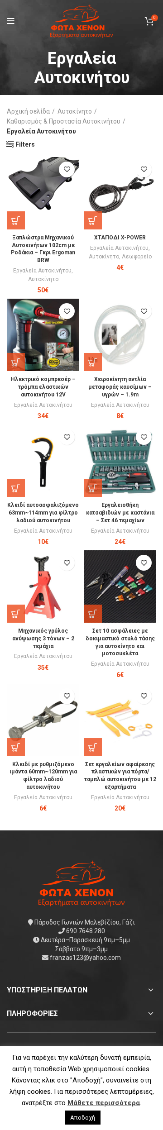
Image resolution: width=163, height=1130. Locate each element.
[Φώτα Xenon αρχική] (81, 882)
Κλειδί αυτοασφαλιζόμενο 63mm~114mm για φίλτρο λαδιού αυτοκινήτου (43, 513)
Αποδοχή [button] (82, 1117)
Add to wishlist (67, 169)
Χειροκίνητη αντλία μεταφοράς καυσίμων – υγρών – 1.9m (120, 387)
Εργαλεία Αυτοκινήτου (42, 270)
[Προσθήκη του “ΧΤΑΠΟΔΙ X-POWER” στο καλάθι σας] (93, 220)
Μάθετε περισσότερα (103, 1103)
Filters (25, 144)
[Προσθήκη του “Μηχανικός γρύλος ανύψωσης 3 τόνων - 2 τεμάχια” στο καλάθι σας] (16, 614)
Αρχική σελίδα (28, 111)
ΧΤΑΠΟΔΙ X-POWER (120, 237)
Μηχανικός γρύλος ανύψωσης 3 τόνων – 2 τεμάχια (43, 638)
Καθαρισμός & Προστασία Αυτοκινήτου (63, 121)
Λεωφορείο (137, 256)
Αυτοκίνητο (75, 111)
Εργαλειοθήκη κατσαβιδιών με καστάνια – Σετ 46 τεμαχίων (120, 513)
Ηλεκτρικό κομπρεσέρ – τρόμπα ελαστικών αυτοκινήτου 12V (43, 387)
